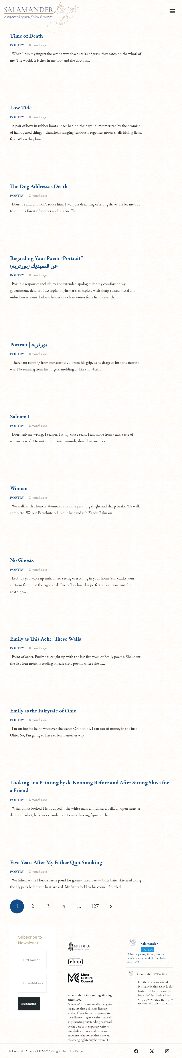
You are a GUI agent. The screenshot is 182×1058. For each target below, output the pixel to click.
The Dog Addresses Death (38, 187)
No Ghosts (22, 560)
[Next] (110, 906)
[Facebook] (136, 1051)
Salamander (144, 974)
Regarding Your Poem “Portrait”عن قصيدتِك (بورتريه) (46, 262)
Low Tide (21, 108)
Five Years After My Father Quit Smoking (56, 863)
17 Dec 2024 (160, 974)
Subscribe (29, 1004)
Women (19, 489)
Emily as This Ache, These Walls (45, 639)
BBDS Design (75, 1051)
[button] (172, 11)
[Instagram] (167, 1051)
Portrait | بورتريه (28, 345)
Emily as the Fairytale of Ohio (43, 711)
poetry (17, 45)
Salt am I (20, 417)
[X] (151, 1051)
